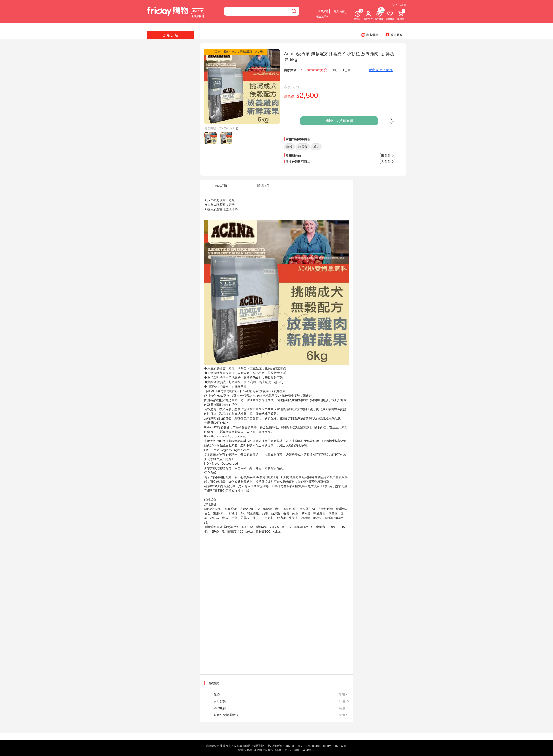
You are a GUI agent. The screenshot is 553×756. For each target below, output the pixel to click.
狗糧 (289, 146)
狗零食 (302, 146)
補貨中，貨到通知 (339, 121)
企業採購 (323, 11)
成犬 (316, 146)
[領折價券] (394, 35)
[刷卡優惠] (370, 35)
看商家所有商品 (381, 70)
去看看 (386, 155)
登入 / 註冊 (399, 5)
